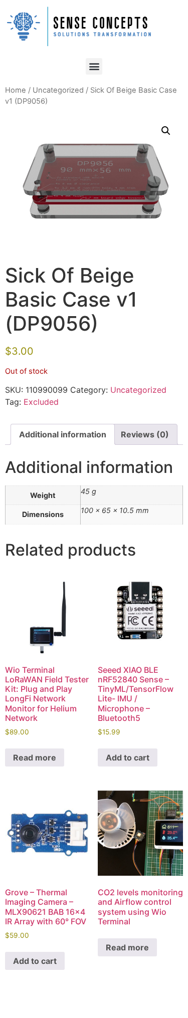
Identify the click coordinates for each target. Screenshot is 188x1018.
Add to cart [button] (127, 757)
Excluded (41, 402)
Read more (34, 757)
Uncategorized (58, 90)
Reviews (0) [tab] (145, 434)
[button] (94, 66)
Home (15, 90)
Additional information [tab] (62, 434)
